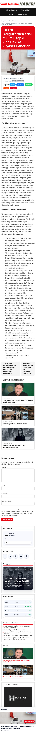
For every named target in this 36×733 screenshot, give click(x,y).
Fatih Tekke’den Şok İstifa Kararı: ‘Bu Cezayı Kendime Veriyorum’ (17, 626)
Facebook (20, 84)
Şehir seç (8, 539)
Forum (11, 14)
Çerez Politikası (22, 14)
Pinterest (13, 88)
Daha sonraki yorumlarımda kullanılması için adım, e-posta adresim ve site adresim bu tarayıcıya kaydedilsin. (17, 513)
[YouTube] (21, 556)
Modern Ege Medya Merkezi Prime (14, 630)
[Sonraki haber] (30, 569)
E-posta (4, 494)
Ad (3, 486)
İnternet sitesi (6, 501)
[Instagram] (15, 556)
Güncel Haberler (11, 10)
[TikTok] (26, 556)
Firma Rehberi (25, 10)
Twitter (12, 84)
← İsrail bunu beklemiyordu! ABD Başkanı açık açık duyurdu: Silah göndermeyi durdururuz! (10, 368)
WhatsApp (28, 84)
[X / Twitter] (10, 556)
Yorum (4, 468)
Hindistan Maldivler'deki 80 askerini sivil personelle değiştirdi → (28, 368)
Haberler (4, 21)
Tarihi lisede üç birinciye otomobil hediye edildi (18, 635)
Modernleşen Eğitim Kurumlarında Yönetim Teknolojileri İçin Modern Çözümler (17, 638)
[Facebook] (5, 556)
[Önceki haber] (26, 569)
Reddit (6, 88)
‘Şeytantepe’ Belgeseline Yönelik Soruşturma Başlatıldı (17, 632)
